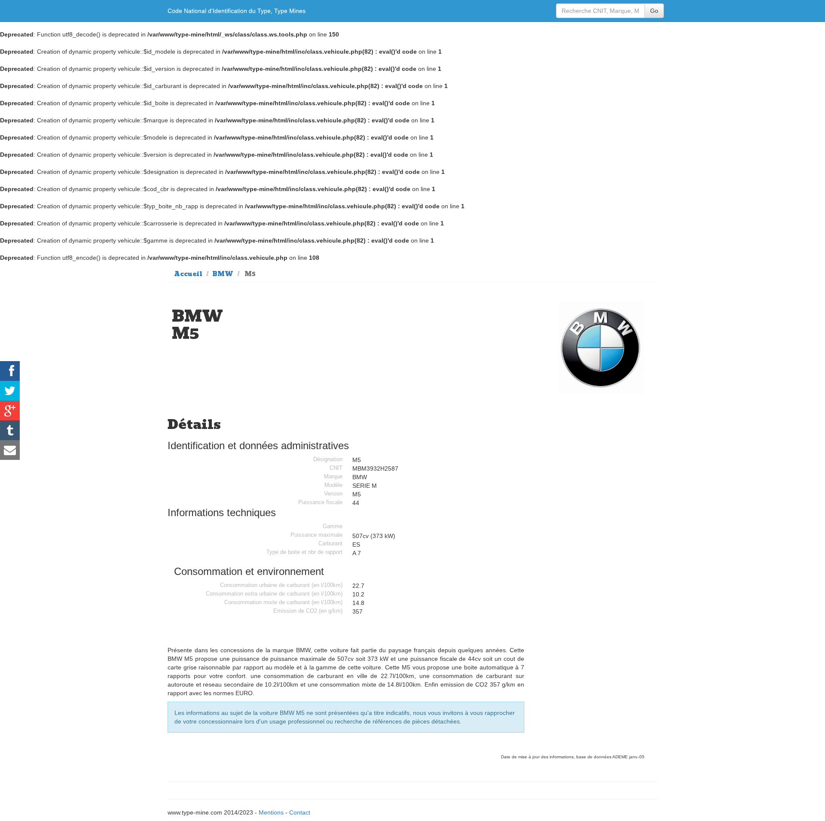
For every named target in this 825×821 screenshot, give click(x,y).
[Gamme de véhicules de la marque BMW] (601, 347)
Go (654, 10)
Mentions (271, 812)
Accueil (188, 274)
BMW (222, 274)
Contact (299, 812)
